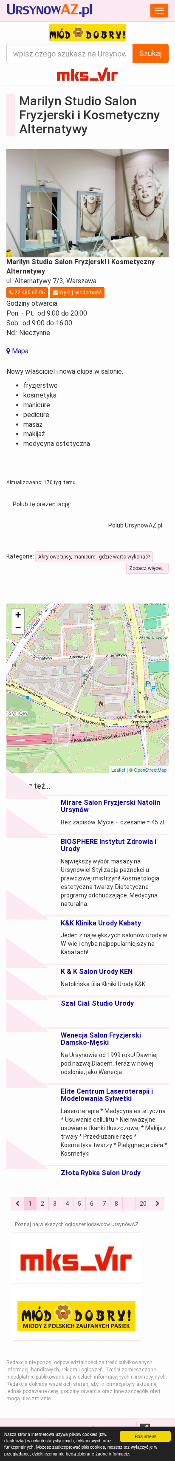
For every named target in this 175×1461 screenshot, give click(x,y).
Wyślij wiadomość (80, 293)
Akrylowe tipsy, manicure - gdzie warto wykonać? (94, 557)
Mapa (19, 351)
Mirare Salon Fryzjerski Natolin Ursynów (110, 806)
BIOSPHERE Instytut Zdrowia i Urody (108, 845)
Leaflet (118, 769)
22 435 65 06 (29, 293)
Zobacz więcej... (147, 568)
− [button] (18, 627)
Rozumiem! (145, 1436)
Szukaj (150, 53)
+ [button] (18, 614)
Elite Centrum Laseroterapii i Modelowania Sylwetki (107, 1095)
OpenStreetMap (150, 769)
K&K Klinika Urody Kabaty (101, 923)
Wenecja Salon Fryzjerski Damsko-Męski (101, 1039)
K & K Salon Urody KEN (97, 971)
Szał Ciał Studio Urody (97, 1003)
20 (143, 1203)
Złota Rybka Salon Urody (101, 1173)
